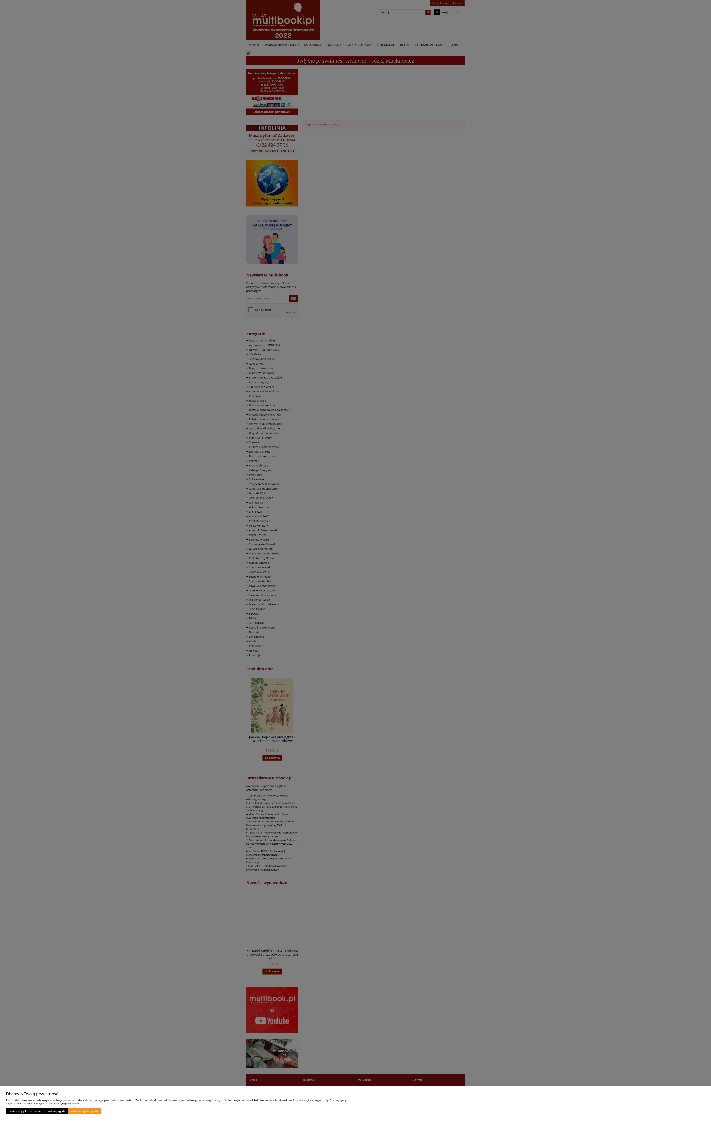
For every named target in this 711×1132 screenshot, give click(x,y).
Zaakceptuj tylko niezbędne (25, 1111)
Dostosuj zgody (56, 1111)
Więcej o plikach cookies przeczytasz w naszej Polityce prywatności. (42, 1103)
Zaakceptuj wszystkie (84, 1111)
